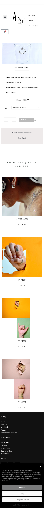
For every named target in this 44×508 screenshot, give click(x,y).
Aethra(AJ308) (22, 219)
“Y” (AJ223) (22, 341)
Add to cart (26, 120)
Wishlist (31, 20)
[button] (40, 466)
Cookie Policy (16, 505)
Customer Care (26, 505)
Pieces (7, 108)
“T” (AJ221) (22, 402)
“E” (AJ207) (22, 280)
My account (31, 15)
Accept (22, 487)
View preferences (22, 500)
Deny (22, 493)
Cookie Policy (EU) (33, 25)
